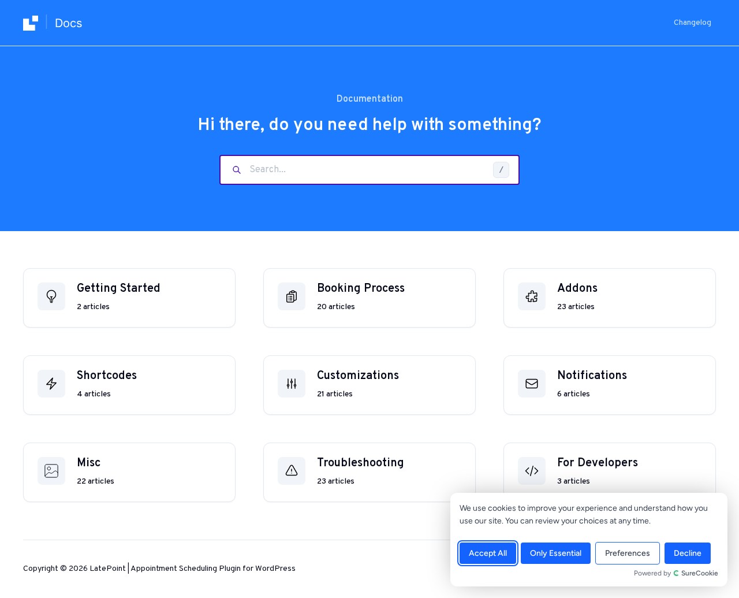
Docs (68, 23)
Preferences (627, 553)
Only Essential (555, 553)
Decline (687, 553)
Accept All (488, 553)
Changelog (692, 23)
